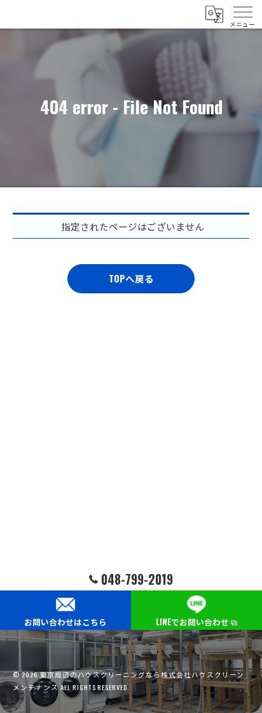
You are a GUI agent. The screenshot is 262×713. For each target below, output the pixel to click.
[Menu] (242, 14)
